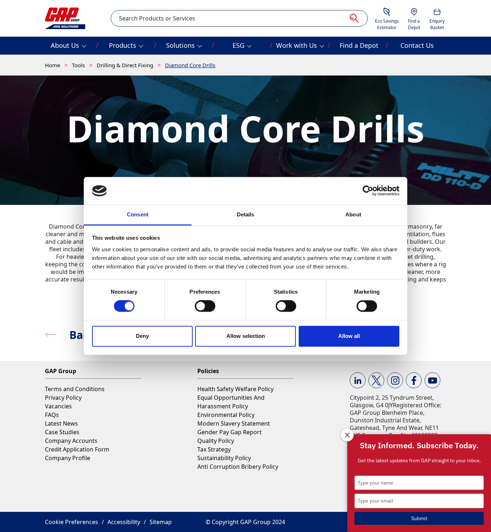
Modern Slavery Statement (233, 423)
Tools (79, 65)
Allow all (349, 336)
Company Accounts (71, 441)
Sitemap (161, 522)
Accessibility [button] (123, 522)
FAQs (52, 415)
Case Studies (62, 432)
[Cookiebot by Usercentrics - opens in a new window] (367, 190)
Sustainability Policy (224, 458)
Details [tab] (245, 214)
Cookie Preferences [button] (71, 522)
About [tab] (353, 214)
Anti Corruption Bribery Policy (237, 467)
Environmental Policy (225, 415)
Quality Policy (215, 441)
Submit (419, 518)
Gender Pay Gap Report (229, 432)
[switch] (205, 306)
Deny (142, 336)
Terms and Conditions (75, 389)
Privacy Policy (63, 398)
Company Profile (67, 458)
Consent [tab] (137, 214)
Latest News (61, 423)
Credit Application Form (77, 449)
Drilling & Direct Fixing (126, 65)
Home (53, 65)
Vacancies (58, 406)
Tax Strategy (214, 449)
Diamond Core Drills (190, 65)
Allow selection (245, 336)
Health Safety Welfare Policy (235, 389)
